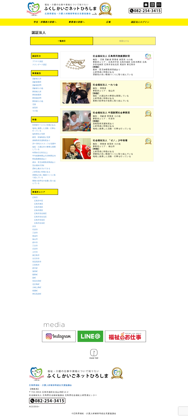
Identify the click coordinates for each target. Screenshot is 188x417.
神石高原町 (36, 294)
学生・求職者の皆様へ (45, 22)
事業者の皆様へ (77, 22)
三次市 (35, 246)
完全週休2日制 (38, 165)
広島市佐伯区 (39, 223)
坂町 (34, 278)
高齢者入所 (36, 79)
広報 (108, 22)
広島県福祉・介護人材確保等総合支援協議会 (50, 385)
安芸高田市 (36, 262)
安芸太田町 (36, 281)
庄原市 (35, 249)
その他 (35, 111)
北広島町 (35, 284)
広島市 (35, 197)
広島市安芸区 (39, 220)
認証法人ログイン (140, 22)
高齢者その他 (37, 88)
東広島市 (35, 255)
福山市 (35, 239)
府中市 (35, 242)
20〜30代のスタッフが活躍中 (44, 144)
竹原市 (35, 229)
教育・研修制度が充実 (41, 137)
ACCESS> (34, 406)
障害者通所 (36, 95)
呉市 (34, 226)
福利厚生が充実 (38, 134)
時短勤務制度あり (39, 159)
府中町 (35, 268)
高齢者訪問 (36, 85)
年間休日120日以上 (40, 153)
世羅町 (35, 291)
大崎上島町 (36, 287)
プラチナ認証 (37, 61)
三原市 (35, 233)
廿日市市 (35, 258)
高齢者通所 (36, 82)
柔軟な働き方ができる (41, 168)
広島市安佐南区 (40, 213)
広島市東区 (38, 204)
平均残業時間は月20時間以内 (44, 156)
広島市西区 (38, 210)
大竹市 (35, 252)
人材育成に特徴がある (41, 172)
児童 (34, 104)
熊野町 (35, 275)
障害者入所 (36, 92)
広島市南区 (38, 207)
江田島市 (35, 265)
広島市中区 (38, 201)
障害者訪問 (36, 98)
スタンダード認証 (39, 64)
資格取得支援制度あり (41, 140)
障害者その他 (37, 101)
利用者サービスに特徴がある (44, 125)
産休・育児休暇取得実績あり (44, 162)
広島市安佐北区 (40, 217)
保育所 (35, 108)
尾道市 (35, 236)
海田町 (35, 271)
